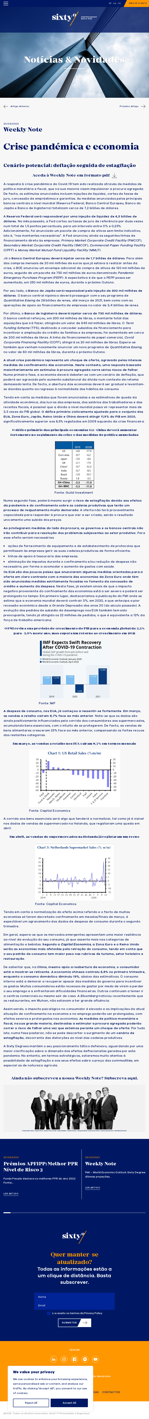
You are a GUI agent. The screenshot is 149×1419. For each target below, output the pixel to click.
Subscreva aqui (120, 1078)
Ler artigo (10, 1194)
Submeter (69, 1323)
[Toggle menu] (5, 3)
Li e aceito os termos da (77, 1313)
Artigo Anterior (19, 106)
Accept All (69, 1403)
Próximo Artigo (129, 106)
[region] (50, 1388)
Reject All (31, 1403)
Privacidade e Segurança (74, 1413)
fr (119, 3)
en (114, 3)
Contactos (111, 1392)
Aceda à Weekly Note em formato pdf (71, 175)
